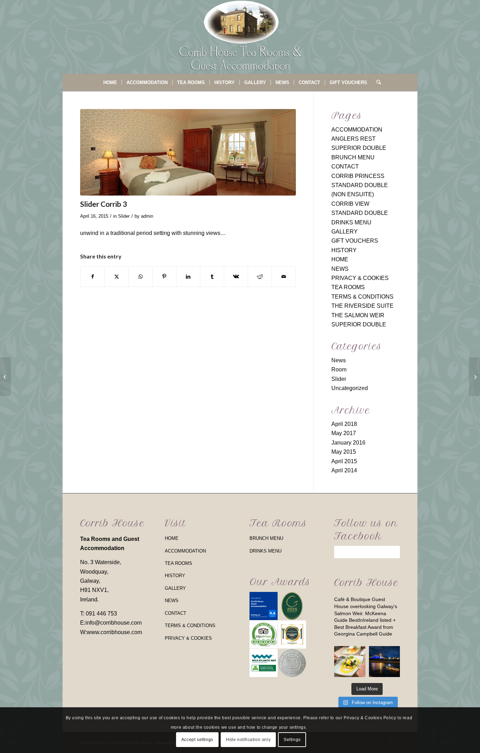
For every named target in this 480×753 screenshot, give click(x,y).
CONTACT (345, 167)
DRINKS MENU (351, 222)
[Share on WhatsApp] (140, 276)
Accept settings (197, 739)
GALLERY (344, 232)
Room (338, 369)
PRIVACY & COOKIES (360, 278)
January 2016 (348, 443)
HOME (339, 259)
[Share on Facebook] (92, 276)
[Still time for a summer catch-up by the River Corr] (349, 661)
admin (147, 216)
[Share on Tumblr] (212, 276)
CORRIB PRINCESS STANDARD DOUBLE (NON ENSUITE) (359, 185)
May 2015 (343, 452)
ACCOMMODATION (356, 130)
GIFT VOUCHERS (354, 241)
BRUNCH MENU (353, 157)
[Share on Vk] (236, 276)
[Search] (376, 82)
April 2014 (344, 470)
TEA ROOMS (348, 287)
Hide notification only (248, 739)
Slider (124, 216)
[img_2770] (188, 152)
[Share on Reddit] (260, 276)
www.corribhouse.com (114, 632)
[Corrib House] (240, 37)
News (338, 360)
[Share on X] (116, 276)
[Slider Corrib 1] (5, 376)
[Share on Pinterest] (164, 276)
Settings (292, 739)
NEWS (340, 269)
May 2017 (343, 433)
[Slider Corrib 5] (474, 376)
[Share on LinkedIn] (188, 276)
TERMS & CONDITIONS (362, 297)
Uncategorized (349, 388)
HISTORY (344, 250)
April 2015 (344, 461)
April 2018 (344, 424)
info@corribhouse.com (113, 623)
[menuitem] (110, 82)
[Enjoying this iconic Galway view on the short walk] (384, 661)
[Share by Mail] (284, 276)
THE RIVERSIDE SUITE (362, 306)
